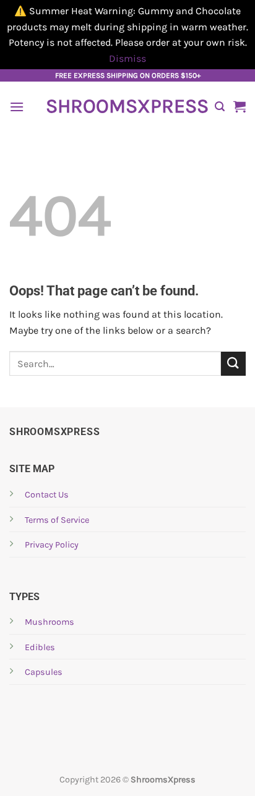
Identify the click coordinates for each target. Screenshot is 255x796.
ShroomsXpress (125, 106)
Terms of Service (57, 520)
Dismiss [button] (127, 58)
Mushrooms (49, 622)
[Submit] (233, 364)
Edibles (40, 647)
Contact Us (47, 494)
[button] (16, 106)
